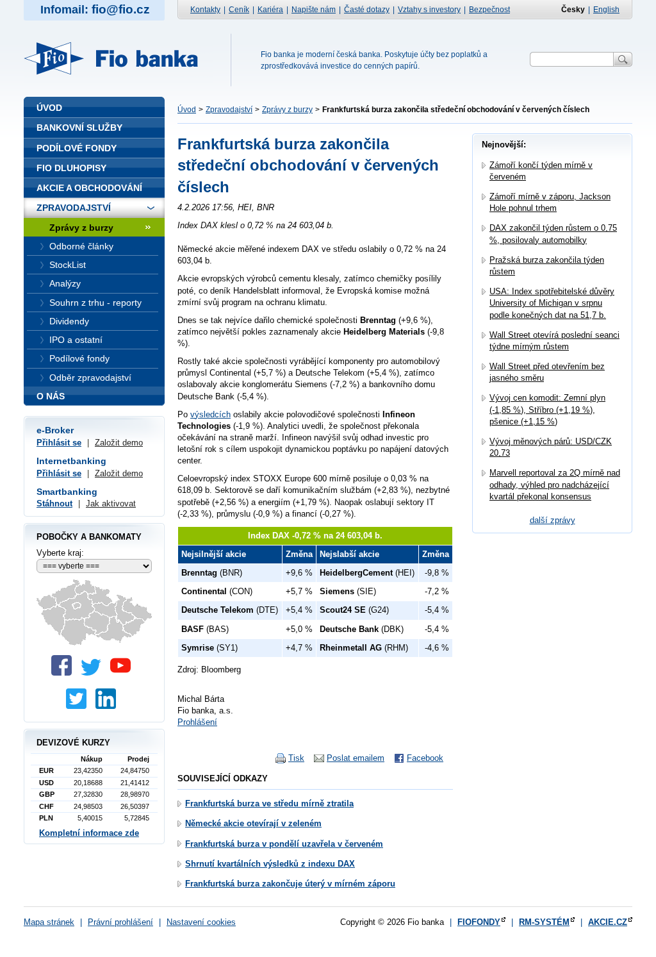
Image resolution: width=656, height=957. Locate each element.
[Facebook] (64, 673)
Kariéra (270, 9)
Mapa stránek (49, 922)
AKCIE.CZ (607, 922)
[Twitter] (94, 673)
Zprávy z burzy (287, 109)
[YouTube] (123, 673)
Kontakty (205, 9)
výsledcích (210, 414)
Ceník (239, 9)
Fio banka (118, 58)
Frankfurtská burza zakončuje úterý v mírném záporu (290, 883)
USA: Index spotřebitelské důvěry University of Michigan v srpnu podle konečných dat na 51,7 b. (551, 303)
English (606, 9)
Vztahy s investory (429, 9)
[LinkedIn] (108, 706)
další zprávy (552, 520)
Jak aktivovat (111, 503)
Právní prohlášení (120, 922)
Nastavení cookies (201, 922)
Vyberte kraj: (60, 553)
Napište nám (313, 9)
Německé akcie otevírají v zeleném (253, 823)
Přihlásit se (59, 442)
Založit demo (119, 442)
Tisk (296, 758)
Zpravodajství (229, 109)
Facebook (425, 758)
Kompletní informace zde (89, 833)
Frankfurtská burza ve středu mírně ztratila (269, 803)
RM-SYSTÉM (544, 922)
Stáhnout (54, 503)
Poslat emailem (355, 758)
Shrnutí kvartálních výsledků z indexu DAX (270, 864)
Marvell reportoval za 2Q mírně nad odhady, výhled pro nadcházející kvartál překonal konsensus (554, 484)
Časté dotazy (367, 9)
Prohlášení (197, 722)
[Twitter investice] (79, 706)
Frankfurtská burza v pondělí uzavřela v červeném (284, 844)
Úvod (186, 109)
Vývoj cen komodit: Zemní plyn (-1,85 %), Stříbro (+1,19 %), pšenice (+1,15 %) (547, 409)
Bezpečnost (489, 9)
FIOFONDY (478, 922)
